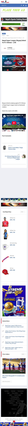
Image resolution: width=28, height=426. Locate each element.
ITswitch (19, 420)
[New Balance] (14, 204)
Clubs (8, 393)
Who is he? (18, 402)
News (8, 35)
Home (3, 35)
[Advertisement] (14, 87)
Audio (10, 395)
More (22, 211)
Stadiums (11, 402)
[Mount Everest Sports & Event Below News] (14, 200)
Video (21, 393)
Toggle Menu (26, 1)
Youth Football (17, 395)
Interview (13, 391)
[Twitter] (23, 5)
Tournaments (20, 391)
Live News (6, 391)
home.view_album (6, 381)
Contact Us (15, 404)
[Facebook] (21, 5)
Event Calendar (20, 401)
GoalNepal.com (5, 1)
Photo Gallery (15, 393)
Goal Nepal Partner (10, 401)
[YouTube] (26, 5)
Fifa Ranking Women (15, 399)
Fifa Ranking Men (15, 397)
